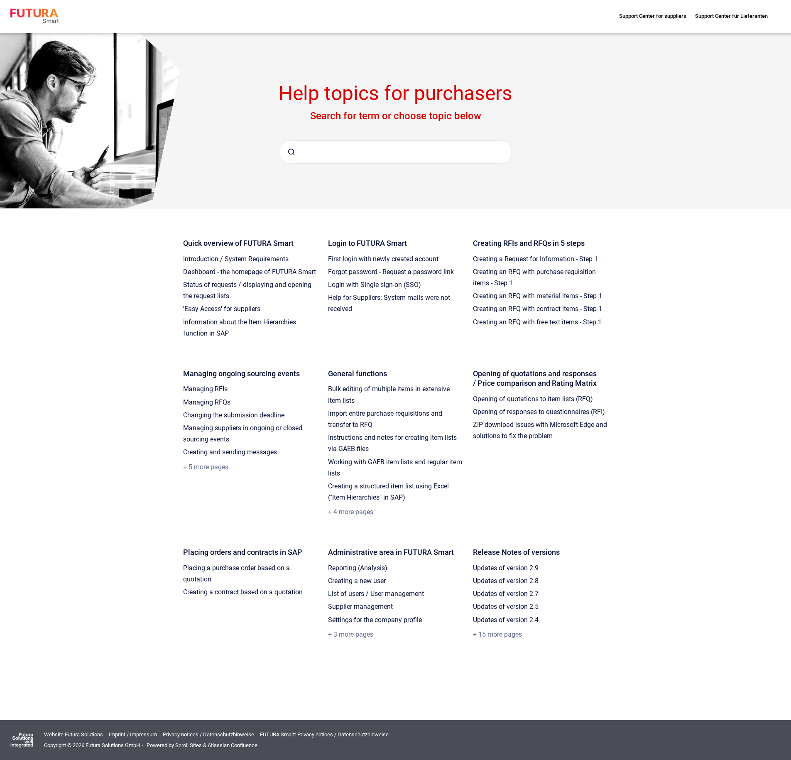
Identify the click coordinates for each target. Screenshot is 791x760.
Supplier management (360, 606)
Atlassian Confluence (232, 745)
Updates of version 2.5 (506, 606)
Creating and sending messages (230, 452)
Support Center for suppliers (652, 16)
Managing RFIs (205, 389)
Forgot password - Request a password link (391, 272)
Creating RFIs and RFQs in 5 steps (529, 243)
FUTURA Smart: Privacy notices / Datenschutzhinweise (324, 734)
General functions (357, 373)
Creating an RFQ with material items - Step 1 (537, 296)
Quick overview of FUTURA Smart (238, 243)
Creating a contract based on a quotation (243, 592)
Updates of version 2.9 (506, 568)
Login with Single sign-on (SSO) (374, 285)
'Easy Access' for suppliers (221, 309)
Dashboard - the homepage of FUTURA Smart (249, 272)
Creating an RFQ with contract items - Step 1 (537, 309)
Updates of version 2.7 (506, 594)
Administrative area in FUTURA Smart (391, 552)
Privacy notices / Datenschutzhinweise (208, 734)
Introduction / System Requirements (236, 259)
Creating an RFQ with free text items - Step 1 (537, 322)
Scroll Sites (188, 745)
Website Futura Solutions (73, 734)
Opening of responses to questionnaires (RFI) (539, 412)
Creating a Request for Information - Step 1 (535, 259)
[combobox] (396, 152)
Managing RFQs (206, 402)
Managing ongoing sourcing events (241, 373)
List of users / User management (376, 594)
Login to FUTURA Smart (367, 243)
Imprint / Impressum (133, 734)
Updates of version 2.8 (506, 581)
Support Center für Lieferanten (731, 16)
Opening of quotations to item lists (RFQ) (533, 399)
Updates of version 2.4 (506, 620)
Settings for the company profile (375, 620)
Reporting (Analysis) (357, 568)
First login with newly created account (383, 259)
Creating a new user (357, 581)
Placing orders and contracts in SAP (242, 552)
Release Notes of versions (516, 552)
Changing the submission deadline (233, 415)
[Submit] (291, 152)
